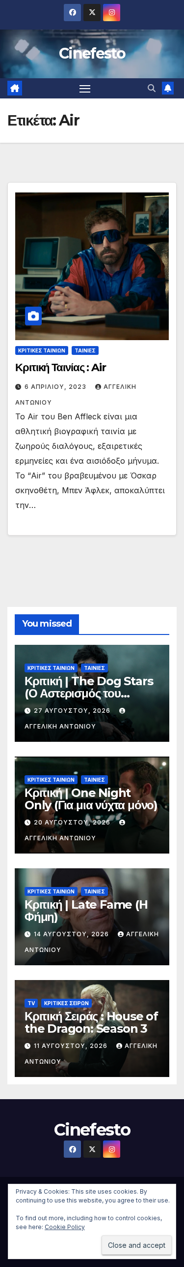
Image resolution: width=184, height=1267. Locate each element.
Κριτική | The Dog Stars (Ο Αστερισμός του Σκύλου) (89, 693)
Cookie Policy (65, 1227)
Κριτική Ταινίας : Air (60, 367)
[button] (152, 88)
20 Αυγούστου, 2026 (73, 822)
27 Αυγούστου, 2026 (73, 710)
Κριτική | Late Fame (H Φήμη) (86, 910)
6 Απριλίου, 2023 (56, 386)
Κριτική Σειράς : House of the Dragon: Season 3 (91, 1022)
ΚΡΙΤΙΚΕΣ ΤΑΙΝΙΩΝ (41, 350)
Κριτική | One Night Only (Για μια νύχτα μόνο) (91, 799)
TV (31, 1003)
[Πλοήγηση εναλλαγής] (85, 88)
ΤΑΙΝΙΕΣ (85, 350)
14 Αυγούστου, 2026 (72, 934)
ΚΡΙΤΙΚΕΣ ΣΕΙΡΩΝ (66, 1003)
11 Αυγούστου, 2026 (71, 1045)
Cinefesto (92, 53)
